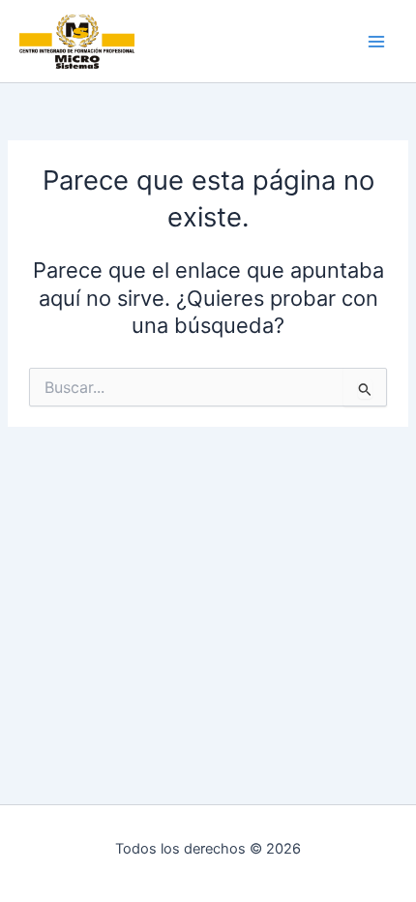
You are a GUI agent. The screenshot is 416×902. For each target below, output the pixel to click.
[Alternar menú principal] (376, 41)
